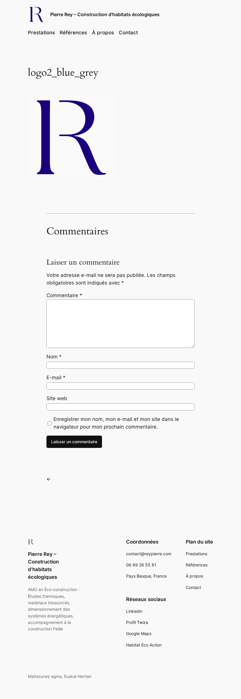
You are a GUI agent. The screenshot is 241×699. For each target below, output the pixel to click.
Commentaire (64, 295)
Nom (54, 357)
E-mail (56, 377)
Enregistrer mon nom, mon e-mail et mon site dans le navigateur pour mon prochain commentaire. (116, 423)
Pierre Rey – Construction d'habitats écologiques (105, 14)
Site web (56, 398)
